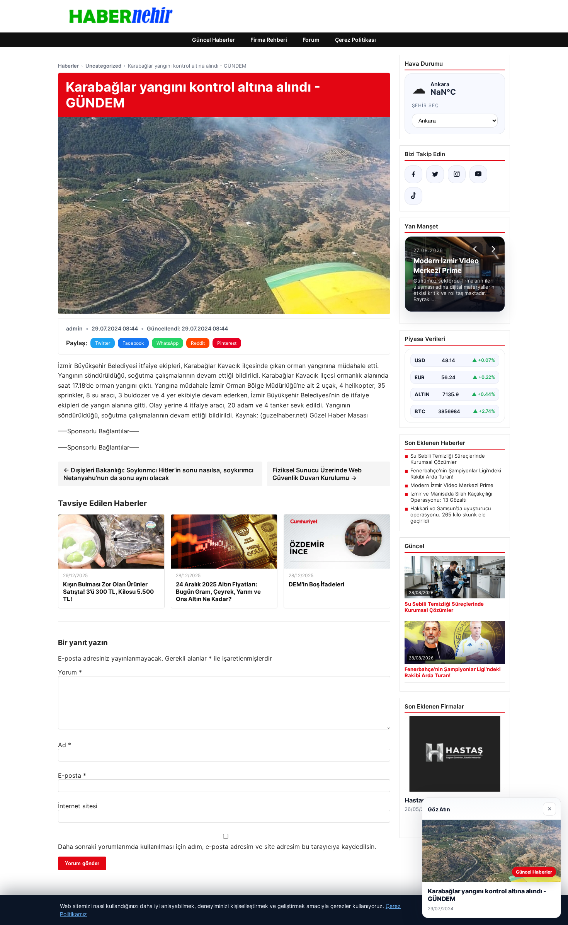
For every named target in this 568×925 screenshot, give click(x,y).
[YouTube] (478, 174)
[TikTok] (413, 196)
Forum (311, 39)
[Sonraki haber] (492, 249)
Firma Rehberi (268, 39)
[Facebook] (413, 174)
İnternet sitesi (77, 806)
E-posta (72, 775)
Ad (64, 745)
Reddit (198, 343)
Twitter (102, 343)
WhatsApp (167, 343)
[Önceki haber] (476, 249)
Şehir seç (425, 105)
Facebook (133, 343)
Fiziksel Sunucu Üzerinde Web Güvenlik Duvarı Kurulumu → (317, 474)
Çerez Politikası (355, 39)
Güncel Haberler (213, 39)
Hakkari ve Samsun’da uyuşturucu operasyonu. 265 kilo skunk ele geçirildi (450, 514)
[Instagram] (457, 174)
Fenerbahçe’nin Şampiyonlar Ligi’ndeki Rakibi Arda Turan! (455, 473)
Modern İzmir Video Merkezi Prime (451, 485)
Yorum (70, 672)
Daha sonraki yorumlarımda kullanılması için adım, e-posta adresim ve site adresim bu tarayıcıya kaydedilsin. (217, 846)
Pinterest (226, 343)
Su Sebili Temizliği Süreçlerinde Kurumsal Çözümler (447, 459)
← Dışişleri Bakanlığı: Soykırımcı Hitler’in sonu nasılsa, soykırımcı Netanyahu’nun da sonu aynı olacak (158, 474)
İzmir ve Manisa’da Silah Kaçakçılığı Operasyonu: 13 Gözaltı (451, 497)
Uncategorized (103, 66)
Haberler (68, 66)
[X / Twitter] (435, 174)
